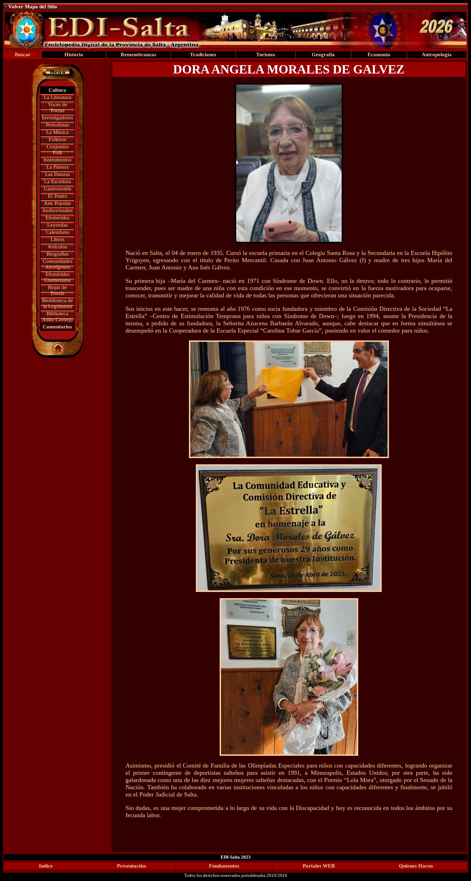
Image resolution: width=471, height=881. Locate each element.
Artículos (57, 246)
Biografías (58, 254)
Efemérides (58, 217)
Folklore (58, 139)
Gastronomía (57, 188)
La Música (57, 132)
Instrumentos (57, 159)
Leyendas (57, 225)
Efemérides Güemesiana (57, 277)
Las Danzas (57, 174)
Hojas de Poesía (57, 290)
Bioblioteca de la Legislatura (57, 303)
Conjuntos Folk (58, 149)
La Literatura (57, 97)
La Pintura (58, 167)
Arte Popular (57, 203)
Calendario (57, 232)
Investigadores (57, 117)
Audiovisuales (57, 210)
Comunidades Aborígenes (57, 264)
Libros (57, 239)
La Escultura (57, 181)
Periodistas (57, 125)
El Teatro (57, 196)
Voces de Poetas (57, 107)
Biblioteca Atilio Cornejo (57, 316)
